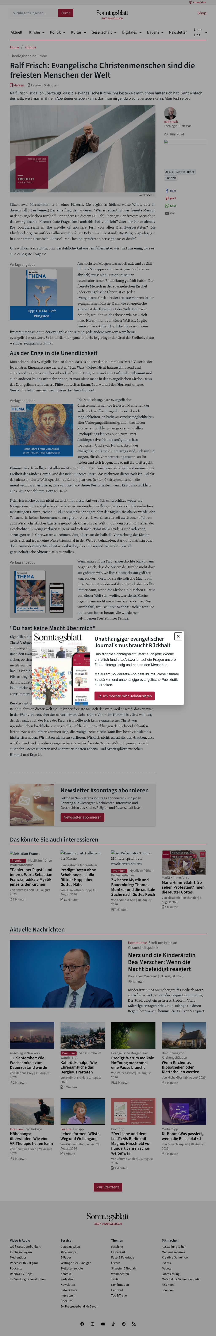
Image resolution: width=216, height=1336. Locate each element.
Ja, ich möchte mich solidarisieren (125, 696)
